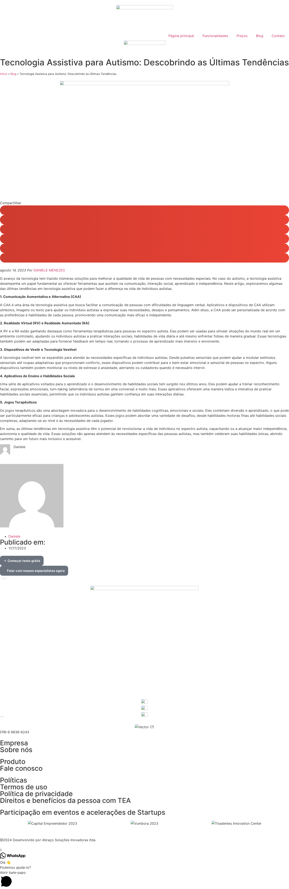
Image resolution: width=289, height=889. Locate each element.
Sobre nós (16, 750)
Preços (242, 36)
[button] (144, 210)
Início (3, 74)
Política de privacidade (36, 794)
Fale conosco (21, 768)
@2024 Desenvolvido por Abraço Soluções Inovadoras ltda (47, 840)
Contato (278, 36)
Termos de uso (23, 787)
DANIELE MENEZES (49, 270)
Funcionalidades (215, 36)
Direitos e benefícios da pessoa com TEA (65, 800)
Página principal (181, 36)
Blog (259, 36)
